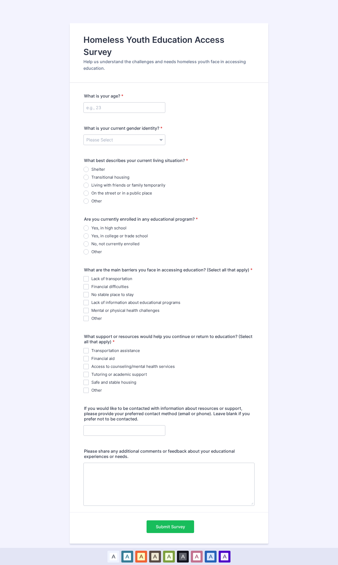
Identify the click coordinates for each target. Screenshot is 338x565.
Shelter (98, 169)
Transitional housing (110, 177)
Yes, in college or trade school (119, 235)
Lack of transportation (111, 278)
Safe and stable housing (113, 382)
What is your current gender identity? (123, 128)
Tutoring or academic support (119, 374)
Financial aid (103, 358)
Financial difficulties (110, 286)
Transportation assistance (115, 350)
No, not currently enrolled (115, 243)
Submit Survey (170, 526)
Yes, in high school (108, 227)
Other (96, 200)
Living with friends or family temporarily (128, 185)
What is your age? (103, 96)
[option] (113, 556)
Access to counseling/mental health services (133, 366)
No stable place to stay (112, 294)
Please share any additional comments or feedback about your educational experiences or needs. (159, 453)
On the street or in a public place (121, 193)
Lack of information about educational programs (135, 302)
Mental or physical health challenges (125, 310)
